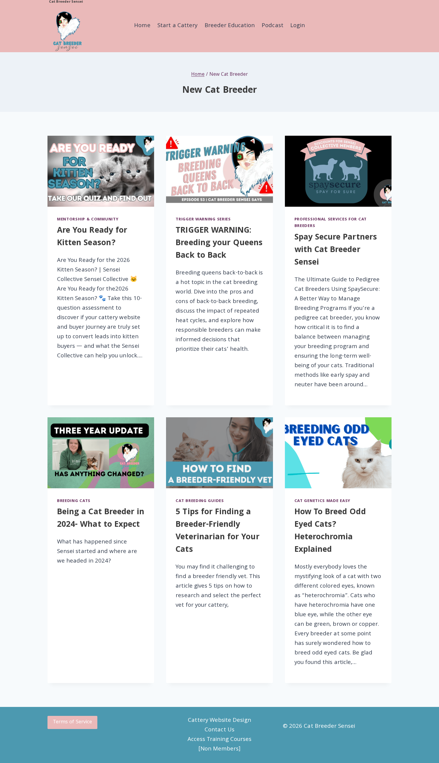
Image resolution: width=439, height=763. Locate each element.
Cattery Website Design (219, 720)
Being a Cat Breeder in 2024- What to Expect (100, 519)
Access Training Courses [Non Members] (219, 744)
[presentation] (100, 171)
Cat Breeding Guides (200, 501)
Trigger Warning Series (203, 219)
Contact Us (219, 730)
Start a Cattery (177, 26)
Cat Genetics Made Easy (322, 501)
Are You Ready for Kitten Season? (92, 237)
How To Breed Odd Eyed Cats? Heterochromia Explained (330, 531)
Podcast (272, 26)
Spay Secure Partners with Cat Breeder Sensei (335, 250)
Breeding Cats (73, 501)
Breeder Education (230, 26)
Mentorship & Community (87, 219)
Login (297, 26)
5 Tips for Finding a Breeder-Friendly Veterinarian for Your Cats (217, 531)
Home (142, 26)
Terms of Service (72, 722)
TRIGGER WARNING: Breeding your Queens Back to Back (219, 243)
